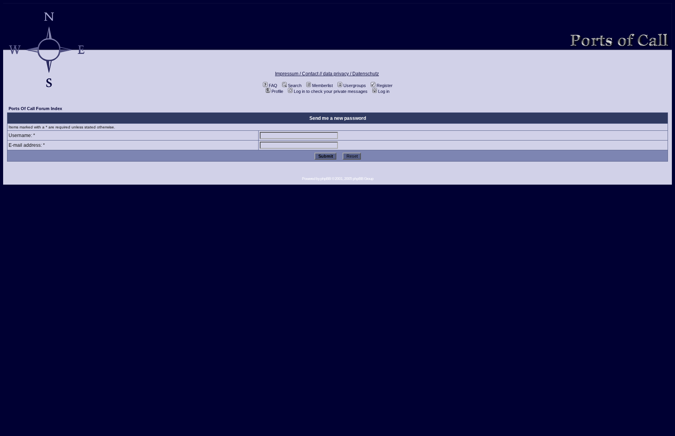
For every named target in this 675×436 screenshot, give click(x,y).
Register (385, 85)
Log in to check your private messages (331, 91)
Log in (383, 91)
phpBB (325, 178)
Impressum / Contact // (299, 74)
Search (295, 85)
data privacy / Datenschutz (351, 74)
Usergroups (354, 85)
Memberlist (322, 85)
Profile (277, 91)
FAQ (273, 85)
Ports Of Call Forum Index (35, 108)
